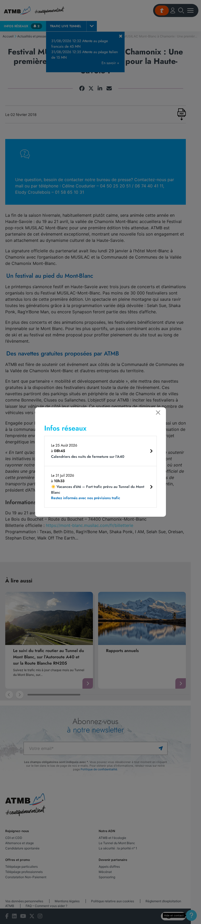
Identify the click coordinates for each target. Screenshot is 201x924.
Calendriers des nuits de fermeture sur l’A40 (87, 456)
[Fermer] (158, 412)
